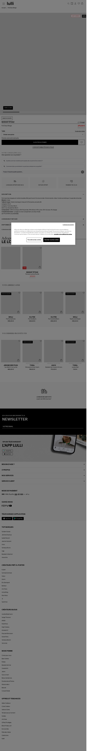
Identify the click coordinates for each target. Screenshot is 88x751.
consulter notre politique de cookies (63, 234)
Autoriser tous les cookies (51, 239)
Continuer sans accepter (68, 224)
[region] (43, 233)
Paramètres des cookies (34, 239)
